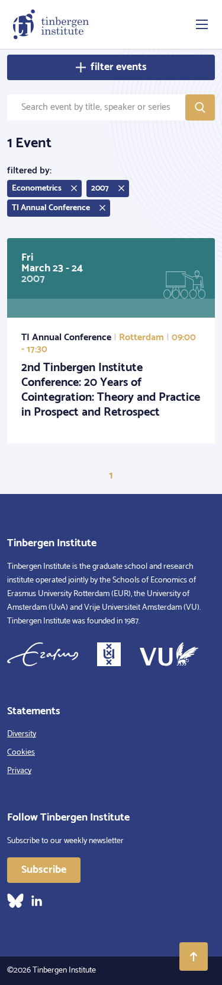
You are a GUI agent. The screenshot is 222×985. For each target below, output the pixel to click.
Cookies (21, 752)
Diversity (21, 734)
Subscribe (43, 870)
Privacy (19, 771)
